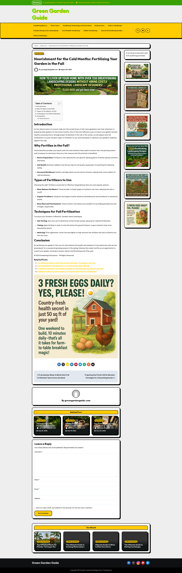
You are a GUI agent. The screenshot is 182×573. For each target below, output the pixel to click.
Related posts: (44, 118)
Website (37, 498)
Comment (39, 452)
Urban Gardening (40, 35)
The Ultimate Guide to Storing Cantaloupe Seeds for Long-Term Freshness (133, 548)
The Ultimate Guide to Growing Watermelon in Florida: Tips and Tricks (76, 547)
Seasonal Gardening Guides (112, 30)
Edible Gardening (90, 30)
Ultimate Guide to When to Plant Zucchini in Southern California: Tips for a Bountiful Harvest (105, 548)
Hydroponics (99, 25)
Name (37, 480)
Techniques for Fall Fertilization (48, 114)
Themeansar (107, 570)
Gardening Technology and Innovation (77, 25)
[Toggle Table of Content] (58, 103)
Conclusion (41, 116)
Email (37, 489)
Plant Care (55, 25)
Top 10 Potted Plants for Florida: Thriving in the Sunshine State (47, 547)
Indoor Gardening (115, 25)
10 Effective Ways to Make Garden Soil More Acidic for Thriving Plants (75, 426)
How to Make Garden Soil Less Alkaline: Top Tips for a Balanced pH (104, 426)
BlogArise (96, 570)
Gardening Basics (40, 25)
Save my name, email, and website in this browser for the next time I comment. (64, 508)
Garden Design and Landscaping (45, 30)
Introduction (41, 106)
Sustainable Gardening (71, 30)
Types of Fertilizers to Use (46, 111)
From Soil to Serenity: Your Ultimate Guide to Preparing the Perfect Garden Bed (70, 269)
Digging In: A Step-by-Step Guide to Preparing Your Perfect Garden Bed (66, 271)
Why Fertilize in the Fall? (46, 109)
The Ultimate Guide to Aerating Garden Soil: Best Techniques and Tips (66, 263)
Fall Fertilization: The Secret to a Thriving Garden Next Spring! (63, 266)
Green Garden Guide (50, 14)
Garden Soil (39, 53)
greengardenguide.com (49, 69)
